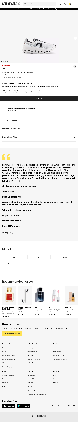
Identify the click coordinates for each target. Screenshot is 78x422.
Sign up (57, 9)
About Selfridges (32, 379)
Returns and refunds (9, 355)
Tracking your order (34, 359)
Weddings (56, 383)
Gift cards (5, 363)
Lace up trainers (11, 121)
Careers (30, 383)
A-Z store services (8, 375)
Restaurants (6, 379)
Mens (14, 257)
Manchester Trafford (59, 355)
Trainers (64, 257)
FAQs (4, 351)
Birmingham (57, 351)
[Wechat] (68, 406)
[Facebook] (52, 406)
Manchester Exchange (60, 359)
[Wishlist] (65, 4)
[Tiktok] (63, 406)
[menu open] (74, 4)
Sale (54, 375)
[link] (9, 313)
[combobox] (41, 4)
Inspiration (31, 375)
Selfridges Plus (9, 137)
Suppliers (30, 386)
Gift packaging (7, 367)
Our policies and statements (36, 394)
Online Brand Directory (35, 363)
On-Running (8, 167)
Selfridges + (31, 355)
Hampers (56, 379)
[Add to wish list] (74, 66)
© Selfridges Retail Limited (39, 418)
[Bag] (70, 4)
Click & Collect (32, 351)
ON (3, 68)
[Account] (61, 4)
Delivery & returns (11, 128)
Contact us (5, 348)
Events (4, 386)
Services (5, 383)
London (55, 348)
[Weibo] (74, 406)
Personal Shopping (8, 359)
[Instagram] (58, 406)
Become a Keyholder (10, 333)
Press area (31, 390)
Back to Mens (39, 99)
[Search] (25, 4)
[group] (39, 302)
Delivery (30, 348)
